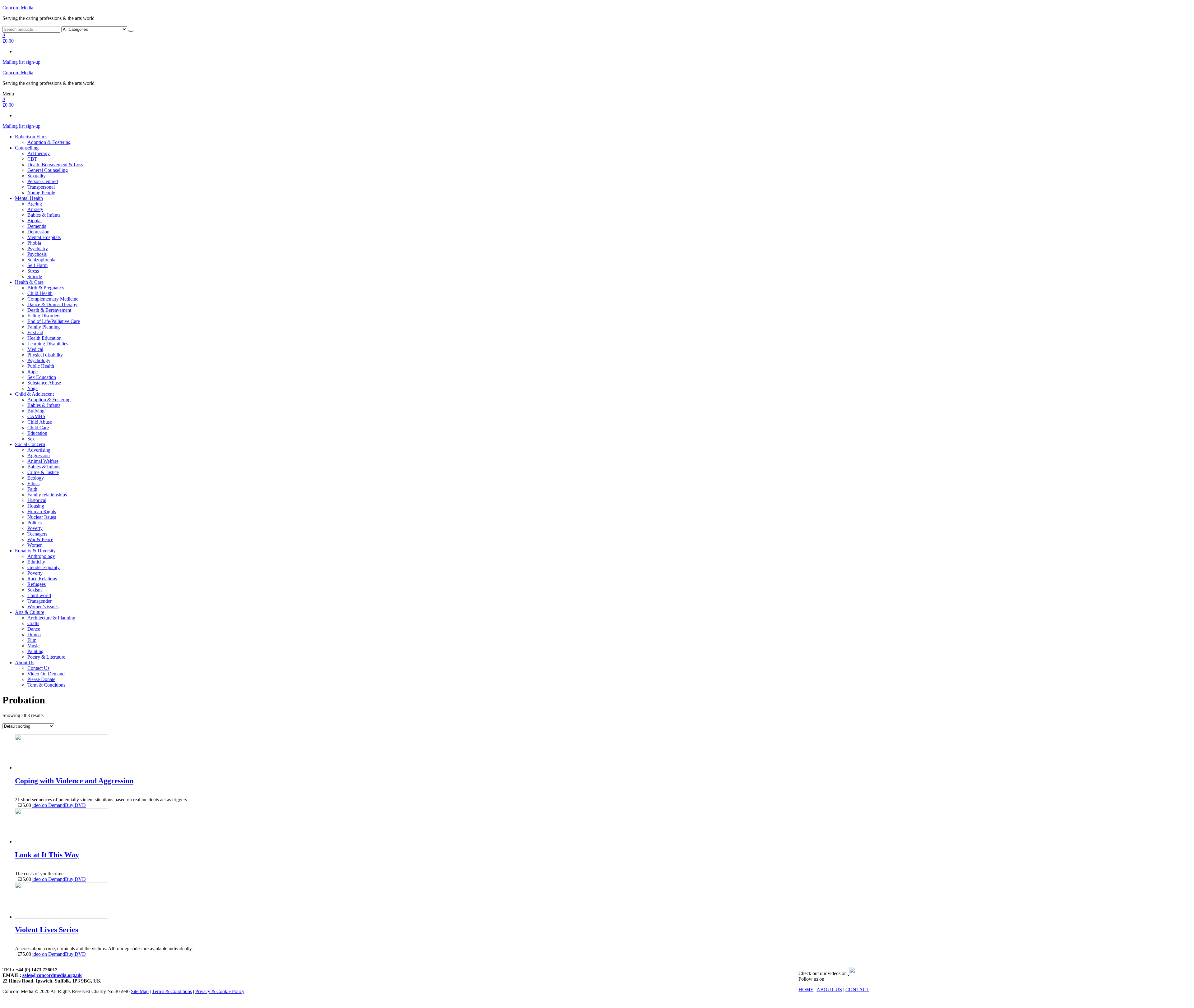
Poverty (35, 528)
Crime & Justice (43, 472)
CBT (32, 159)
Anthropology (41, 556)
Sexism (34, 589)
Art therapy (38, 153)
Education (37, 433)
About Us (24, 662)
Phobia (34, 243)
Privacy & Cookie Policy (219, 991)
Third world (39, 595)
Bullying (35, 410)
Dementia (36, 226)
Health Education (44, 338)
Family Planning (43, 326)
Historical (36, 500)
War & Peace (40, 539)
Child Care (38, 427)
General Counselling (47, 170)
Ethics (33, 483)
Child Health (40, 293)
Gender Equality (43, 567)
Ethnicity (36, 561)
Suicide (34, 276)
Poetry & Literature (46, 657)
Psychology (38, 360)
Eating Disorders (43, 315)
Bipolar (34, 220)
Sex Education (41, 377)
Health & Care (29, 282)
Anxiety (35, 209)
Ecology (35, 478)
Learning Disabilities (47, 343)
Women (35, 545)
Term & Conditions (46, 685)
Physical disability (45, 354)
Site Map (140, 991)
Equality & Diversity (35, 550)
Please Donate (41, 679)
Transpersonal (41, 187)
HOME (805, 989)
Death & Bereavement (49, 310)
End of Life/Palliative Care (53, 321)
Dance (33, 629)
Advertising (38, 450)
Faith (32, 489)
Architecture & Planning (51, 617)
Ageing (34, 203)
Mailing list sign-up (21, 62)
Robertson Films (31, 136)
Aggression (38, 455)
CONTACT (857, 989)
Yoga (32, 388)
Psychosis (37, 254)
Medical (35, 349)
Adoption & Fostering (49, 142)
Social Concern (30, 444)
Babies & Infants (43, 215)
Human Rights (41, 511)
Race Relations (42, 578)
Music (33, 645)
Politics (34, 522)
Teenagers (37, 533)
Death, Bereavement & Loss (55, 164)
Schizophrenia (41, 259)
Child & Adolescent (34, 394)
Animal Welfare (42, 461)
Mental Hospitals (44, 237)
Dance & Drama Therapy (52, 304)
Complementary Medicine (52, 298)
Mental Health (29, 198)
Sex (31, 438)
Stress (33, 271)
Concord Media (17, 7)
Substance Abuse (44, 382)
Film (31, 640)
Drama (34, 634)
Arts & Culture (29, 612)
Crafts (33, 623)
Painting (35, 651)
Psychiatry (37, 248)
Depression (38, 231)
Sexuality (36, 175)
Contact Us (38, 668)
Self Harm (37, 265)
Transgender (39, 601)
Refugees (36, 584)
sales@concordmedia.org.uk (52, 975)
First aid (35, 332)
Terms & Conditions (172, 991)
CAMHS (36, 416)
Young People (41, 192)
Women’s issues (42, 606)
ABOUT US (829, 989)
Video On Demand (46, 673)
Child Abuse (39, 422)
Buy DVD (75, 805)
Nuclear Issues (41, 517)
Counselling (27, 147)
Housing (35, 506)
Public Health (40, 366)
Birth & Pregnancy (45, 287)
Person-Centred (42, 181)
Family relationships (47, 494)
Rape (32, 371)
